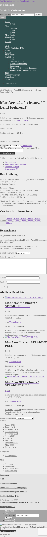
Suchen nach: (5, 14)
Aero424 (17, 90)
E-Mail (3, 282)
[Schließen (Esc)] (9, 534)
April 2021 (9, 438)
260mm (9, 218)
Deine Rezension (7, 257)
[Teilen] (6, 534)
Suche (7, 513)
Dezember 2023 (11, 429)
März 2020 (9, 445)
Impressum (14, 66)
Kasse (12, 39)
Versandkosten (22, 120)
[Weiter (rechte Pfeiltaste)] (4, 536)
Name (3, 278)
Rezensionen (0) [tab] (11, 169)
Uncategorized (11, 456)
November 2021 (11, 434)
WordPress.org (11, 471)
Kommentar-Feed (12, 468)
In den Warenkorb (7, 153)
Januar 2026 (10, 425)
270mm (9, 221)
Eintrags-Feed (10, 466)
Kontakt (8, 42)
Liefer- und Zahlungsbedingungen (23, 68)
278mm (23, 221)
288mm (9, 223)
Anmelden (9, 464)
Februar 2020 (10, 447)
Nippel (12, 33)
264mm (23, 218)
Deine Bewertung (8, 253)
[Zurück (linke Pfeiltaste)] (1, 536)
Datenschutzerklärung (18, 64)
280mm (30, 221)
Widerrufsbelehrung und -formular (23, 70)
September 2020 (11, 443)
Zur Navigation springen (9, 1)
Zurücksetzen (26, 146)
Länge (3, 146)
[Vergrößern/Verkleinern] (1, 534)
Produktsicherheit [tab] (12, 167)
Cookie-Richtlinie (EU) (14, 48)
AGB (12, 59)
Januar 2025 (10, 427)
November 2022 (11, 432)
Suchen (38, 15)
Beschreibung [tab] (10, 162)
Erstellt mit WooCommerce (28, 502)
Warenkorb (9, 37)
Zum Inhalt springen (28, 1)
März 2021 (9, 440)
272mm (16, 221)
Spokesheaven (7, 4)
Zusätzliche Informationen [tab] (15, 164)
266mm (30, 218)
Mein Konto (10, 35)
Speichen (13, 28)
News (12, 24)
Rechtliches (9, 57)
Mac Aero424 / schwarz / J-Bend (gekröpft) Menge (20, 148)
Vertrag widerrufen (12, 75)
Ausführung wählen (13, 330)
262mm (16, 218)
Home (7, 22)
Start (7, 46)
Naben (12, 30)
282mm (37, 221)
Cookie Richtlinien (17, 61)
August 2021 (10, 436)
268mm (37, 218)
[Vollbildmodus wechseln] (4, 534)
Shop (7, 26)
